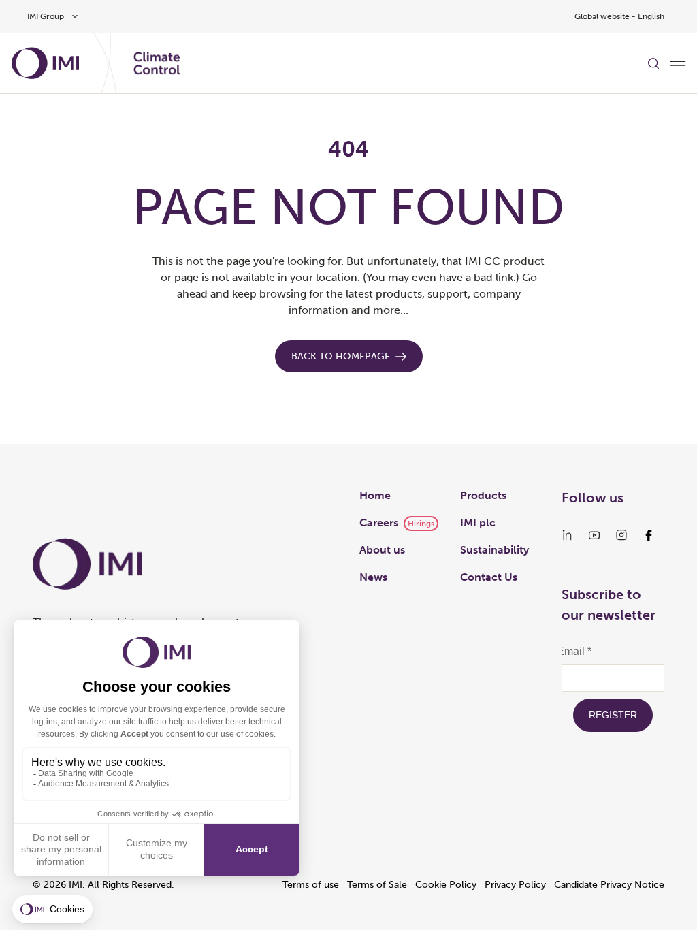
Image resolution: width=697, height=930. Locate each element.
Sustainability (494, 549)
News (373, 577)
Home (375, 495)
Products (483, 495)
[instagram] (621, 535)
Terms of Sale (377, 885)
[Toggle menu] (678, 63)
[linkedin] (567, 535)
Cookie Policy (445, 885)
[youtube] (594, 535)
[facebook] (648, 535)
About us (382, 549)
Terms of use (310, 885)
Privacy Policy (515, 885)
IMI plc (478, 522)
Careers (378, 522)
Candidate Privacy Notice (609, 885)
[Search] (653, 63)
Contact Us (488, 577)
